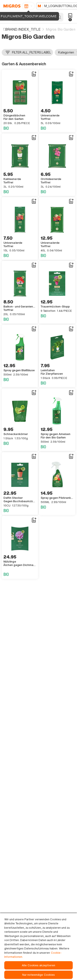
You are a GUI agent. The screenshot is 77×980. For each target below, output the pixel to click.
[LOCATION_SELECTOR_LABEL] (28, 6)
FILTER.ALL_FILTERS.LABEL (31, 52)
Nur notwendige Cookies (38, 975)
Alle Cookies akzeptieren (38, 965)
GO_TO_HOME (11, 6)
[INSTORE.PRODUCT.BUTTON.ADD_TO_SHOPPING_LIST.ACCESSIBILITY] (34, 74)
